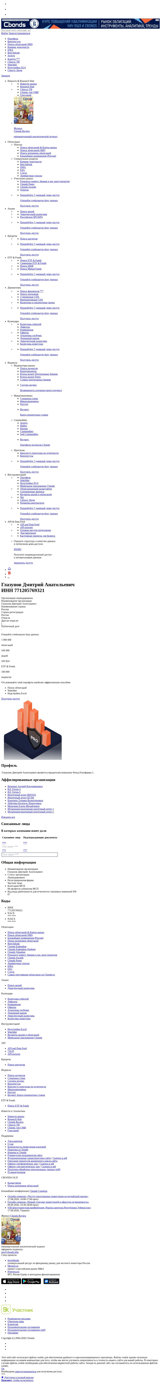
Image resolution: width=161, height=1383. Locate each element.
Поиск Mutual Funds (31, 268)
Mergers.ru (13, 1266)
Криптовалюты (28, 371)
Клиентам (13, 1324)
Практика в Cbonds (18, 1149)
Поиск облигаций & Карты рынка (38, 147)
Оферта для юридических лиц (24, 1166)
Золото (11, 55)
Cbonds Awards (28, 187)
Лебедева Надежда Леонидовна (24, 803)
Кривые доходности (18, 47)
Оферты (24, 332)
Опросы (24, 189)
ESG (22, 170)
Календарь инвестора (31, 344)
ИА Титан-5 (14, 792)
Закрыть (5, 75)
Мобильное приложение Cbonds (37, 486)
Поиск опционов (29, 294)
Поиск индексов (29, 368)
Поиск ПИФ (26, 266)
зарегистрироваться (25, 1371)
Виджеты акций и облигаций (36, 494)
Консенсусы (14, 41)
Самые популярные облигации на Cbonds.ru (31, 974)
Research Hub (27, 86)
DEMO (17, 549)
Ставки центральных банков (35, 379)
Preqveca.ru (13, 1271)
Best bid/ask (14, 52)
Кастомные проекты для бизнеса (37, 535)
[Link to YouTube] (9, 1293)
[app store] (11, 1283)
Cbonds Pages (27, 184)
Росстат (24, 404)
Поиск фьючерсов (31, 291)
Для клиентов (15, 1141)
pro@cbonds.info (10, 1252)
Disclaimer (13, 1332)
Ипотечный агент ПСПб (21, 797)
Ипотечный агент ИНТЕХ (22, 794)
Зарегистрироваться (19, 33)
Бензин (24, 428)
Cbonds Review (16, 1122)
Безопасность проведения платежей (27, 1146)
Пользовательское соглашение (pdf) (26, 1330)
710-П (11, 1051)
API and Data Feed (29, 524)
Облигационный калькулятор (36, 488)
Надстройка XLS (17, 67)
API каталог (26, 527)
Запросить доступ (23, 562)
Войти (4, 33)
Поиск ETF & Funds (31, 260)
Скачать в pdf (60, 1158)
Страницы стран (29, 398)
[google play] (31, 1283)
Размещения (26, 329)
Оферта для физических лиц (23, 1163)
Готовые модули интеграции (35, 530)
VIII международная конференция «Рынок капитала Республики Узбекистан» (49, 1207)
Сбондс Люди (15, 70)
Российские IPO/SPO (31, 217)
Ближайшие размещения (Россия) (38, 156)
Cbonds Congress (38, 1191)
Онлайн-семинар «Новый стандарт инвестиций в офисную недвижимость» (48, 1202)
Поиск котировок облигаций (35, 153)
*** (4, 842)
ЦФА (10, 50)
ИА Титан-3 (14, 789)
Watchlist (12, 64)
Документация (28, 533)
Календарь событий (30, 324)
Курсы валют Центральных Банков (39, 374)
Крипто (14, 59)
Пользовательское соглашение (24, 1327)
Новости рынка (28, 83)
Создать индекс (16, 1081)
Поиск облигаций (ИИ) (20, 44)
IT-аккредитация (16, 1172)
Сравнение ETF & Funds (33, 263)
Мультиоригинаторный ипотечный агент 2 (31, 811)
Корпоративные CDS (31, 299)
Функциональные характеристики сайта (29, 1158)
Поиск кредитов (29, 238)
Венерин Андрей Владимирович (25, 786)
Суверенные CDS (29, 297)
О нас (11, 1144)
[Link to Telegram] (9, 1289)
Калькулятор (14, 1183)
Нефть (23, 425)
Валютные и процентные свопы (37, 302)
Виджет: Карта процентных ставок (26, 1095)
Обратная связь (16, 1321)
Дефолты (25, 327)
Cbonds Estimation (17, 946)
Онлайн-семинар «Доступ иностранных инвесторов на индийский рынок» (48, 1196)
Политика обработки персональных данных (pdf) (34, 1169)
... (8, 577)
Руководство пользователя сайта (25, 1155)
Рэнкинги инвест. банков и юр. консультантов (45, 181)
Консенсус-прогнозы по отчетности (39, 453)
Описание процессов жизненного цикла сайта (32, 1161)
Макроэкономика (29, 401)
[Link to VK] (9, 1297)
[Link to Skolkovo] (17, 1313)
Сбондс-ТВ (14, 62)
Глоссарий (25, 95)
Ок (2, 1368)
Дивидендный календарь (33, 214)
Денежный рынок (29, 338)
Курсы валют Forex (30, 376)
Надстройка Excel (17, 1029)
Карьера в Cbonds (17, 1152)
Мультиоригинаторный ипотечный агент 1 (31, 809)
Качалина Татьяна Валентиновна (25, 800)
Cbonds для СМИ (29, 92)
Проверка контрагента (32, 503)
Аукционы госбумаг (31, 335)
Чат (22, 497)
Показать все (8, 817)
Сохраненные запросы (32, 491)
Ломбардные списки (31, 175)
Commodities (26, 431)
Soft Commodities (29, 434)
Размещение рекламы (19, 1318)
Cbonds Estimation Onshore (22, 949)
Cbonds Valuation (16, 952)
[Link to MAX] (9, 1300)
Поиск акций (27, 211)
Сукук (23, 173)
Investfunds (13, 1260)
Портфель (13, 38)
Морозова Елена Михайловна (23, 806)
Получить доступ (10, 698)
